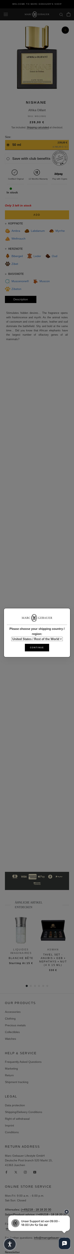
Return (9, 1075)
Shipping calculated (38, 127)
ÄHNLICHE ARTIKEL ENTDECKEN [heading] (28, 905)
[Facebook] (6, 1172)
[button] (9, 1244)
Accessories (13, 1011)
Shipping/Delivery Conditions (23, 1112)
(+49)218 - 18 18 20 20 (51, 1214)
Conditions (12, 1132)
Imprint (9, 1125)
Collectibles (12, 1032)
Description (20, 299)
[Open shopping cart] (68, 14)
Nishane (36, 102)
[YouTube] (34, 1172)
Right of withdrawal (17, 1118)
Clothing (10, 1018)
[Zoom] (65, 30)
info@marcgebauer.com (49, 1237)
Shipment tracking (16, 1082)
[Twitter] (15, 1172)
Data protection (15, 1105)
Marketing (11, 1068)
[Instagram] (25, 1172)
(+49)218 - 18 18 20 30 (36, 1209)
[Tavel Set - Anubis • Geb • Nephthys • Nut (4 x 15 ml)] (53, 930)
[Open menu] (6, 14)
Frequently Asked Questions (23, 1061)
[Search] (61, 14)
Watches (10, 1038)
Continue (37, 648)
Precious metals (15, 1025)
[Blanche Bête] (21, 930)
